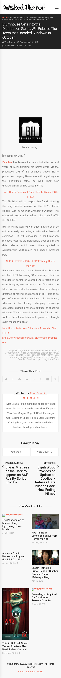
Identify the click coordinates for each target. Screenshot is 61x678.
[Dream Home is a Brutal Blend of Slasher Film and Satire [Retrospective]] (45, 557)
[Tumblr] (41, 379)
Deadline (7, 162)
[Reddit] (34, 379)
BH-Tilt (18, 350)
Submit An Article (34, 672)
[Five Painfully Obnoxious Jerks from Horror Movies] (45, 521)
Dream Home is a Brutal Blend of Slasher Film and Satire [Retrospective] (45, 572)
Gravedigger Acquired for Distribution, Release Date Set (44, 597)
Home (5, 17)
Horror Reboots (15, 355)
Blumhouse (28, 350)
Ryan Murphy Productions (30, 357)
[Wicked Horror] (24, 7)
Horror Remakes (32, 355)
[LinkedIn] (26, 379)
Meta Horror (47, 355)
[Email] (47, 379)
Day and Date (33, 353)
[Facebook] (13, 379)
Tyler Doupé (10, 42)
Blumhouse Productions (46, 350)
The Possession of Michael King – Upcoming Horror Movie (13, 525)
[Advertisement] (30, 81)
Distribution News (49, 353)
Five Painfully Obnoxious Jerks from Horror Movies (44, 535)
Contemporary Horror (15, 353)
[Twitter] (6, 379)
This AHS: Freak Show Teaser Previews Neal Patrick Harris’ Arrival (15, 646)
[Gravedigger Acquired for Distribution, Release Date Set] (45, 589)
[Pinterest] (19, 379)
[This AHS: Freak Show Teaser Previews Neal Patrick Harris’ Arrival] (15, 614)
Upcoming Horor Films (48, 359)
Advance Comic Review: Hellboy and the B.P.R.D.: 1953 (13, 556)
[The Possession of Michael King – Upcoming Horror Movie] (15, 515)
